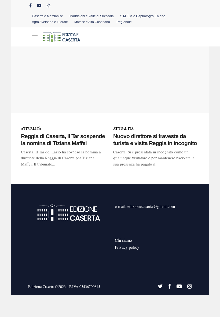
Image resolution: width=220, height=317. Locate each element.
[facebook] (30, 5)
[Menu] (34, 37)
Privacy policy (127, 247)
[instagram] (48, 5)
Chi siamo (123, 240)
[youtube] (39, 5)
